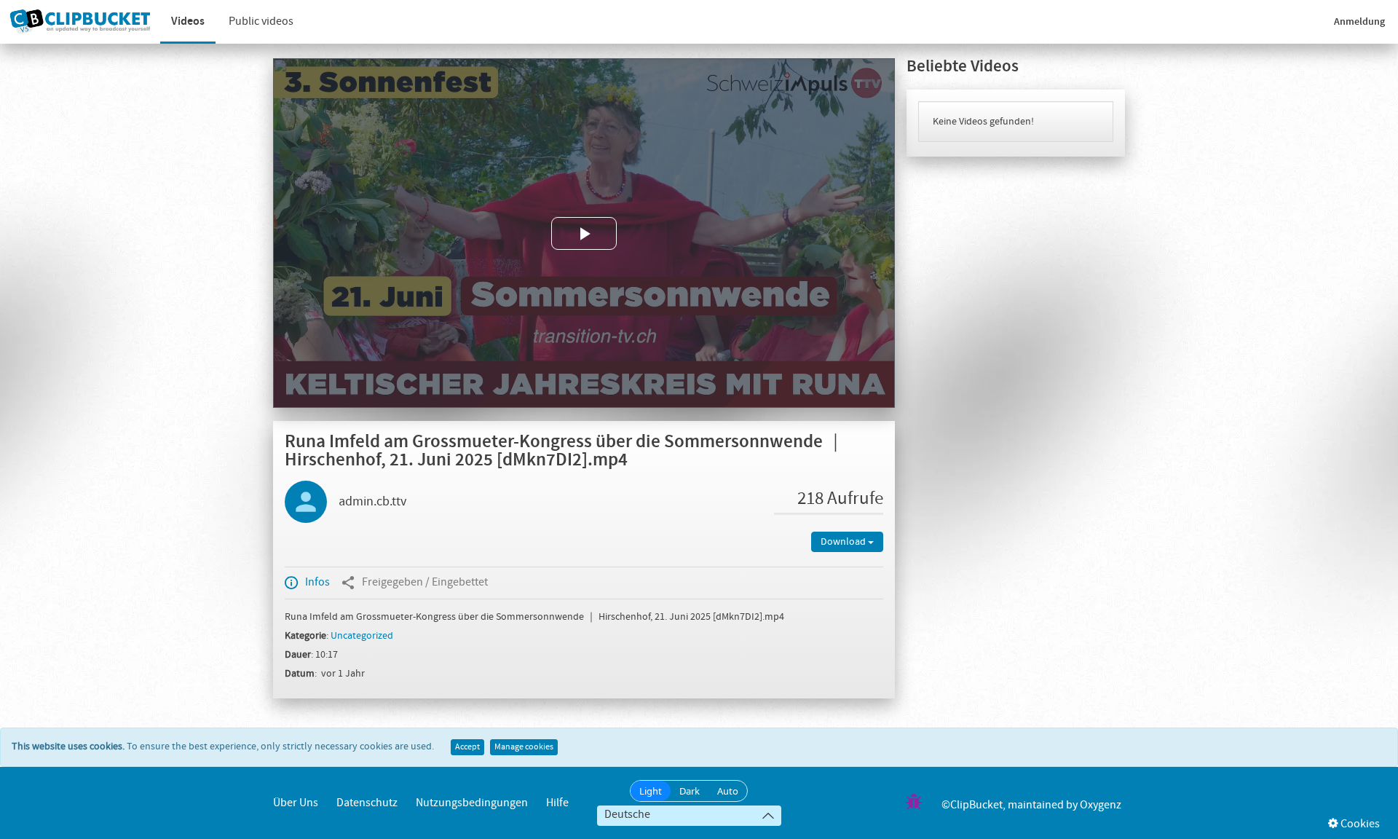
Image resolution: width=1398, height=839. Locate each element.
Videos (188, 21)
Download (844, 541)
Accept (467, 747)
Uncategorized (362, 635)
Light (650, 790)
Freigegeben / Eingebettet (425, 582)
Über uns (295, 803)
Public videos (261, 21)
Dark (689, 790)
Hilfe (557, 803)
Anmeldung (1359, 21)
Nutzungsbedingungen (472, 803)
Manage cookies (523, 747)
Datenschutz (367, 803)
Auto (727, 790)
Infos (317, 582)
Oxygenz (1100, 805)
